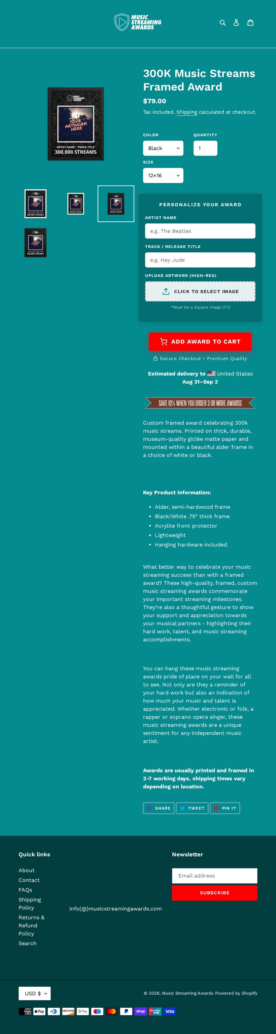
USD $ (33, 993)
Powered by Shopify (236, 993)
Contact (29, 880)
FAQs (25, 890)
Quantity (205, 135)
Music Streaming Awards (187, 993)
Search (28, 943)
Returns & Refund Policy (31, 925)
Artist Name (161, 217)
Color (151, 135)
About (27, 870)
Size (148, 162)
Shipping (186, 112)
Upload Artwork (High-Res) (181, 275)
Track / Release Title (173, 246)
